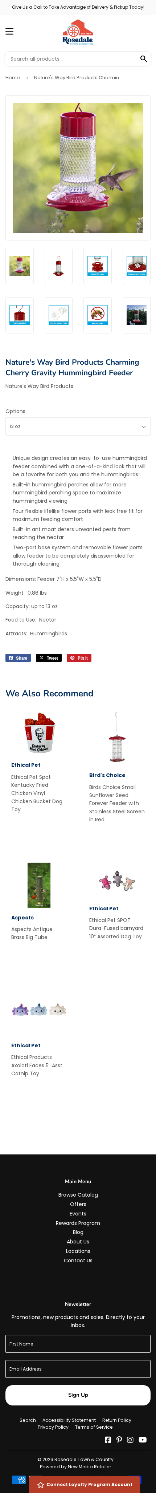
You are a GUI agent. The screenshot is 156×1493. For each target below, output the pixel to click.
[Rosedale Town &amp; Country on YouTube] (143, 1440)
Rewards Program (78, 1223)
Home (12, 77)
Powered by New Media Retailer (75, 1467)
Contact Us (78, 1260)
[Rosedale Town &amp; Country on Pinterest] (119, 1440)
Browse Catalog (78, 1194)
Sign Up (78, 1395)
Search (28, 1420)
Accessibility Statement (69, 1420)
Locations (78, 1251)
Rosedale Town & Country (84, 1459)
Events (78, 1213)
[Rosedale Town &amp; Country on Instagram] (130, 1440)
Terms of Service (94, 1427)
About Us (78, 1241)
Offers (78, 1204)
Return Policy (116, 1420)
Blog (78, 1232)
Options (15, 411)
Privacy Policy (53, 1427)
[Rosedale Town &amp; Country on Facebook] (108, 1440)
